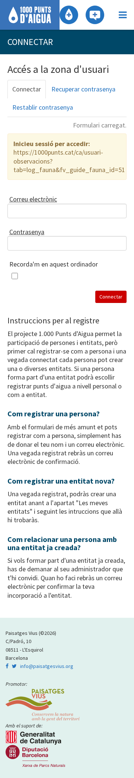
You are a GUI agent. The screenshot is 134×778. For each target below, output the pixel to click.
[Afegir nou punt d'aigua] (69, 15)
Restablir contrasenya (42, 107)
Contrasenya (26, 231)
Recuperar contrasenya (83, 89)
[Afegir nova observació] (95, 15)
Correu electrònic (33, 199)
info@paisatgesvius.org (46, 666)
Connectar (26, 89)
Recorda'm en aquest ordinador (53, 264)
